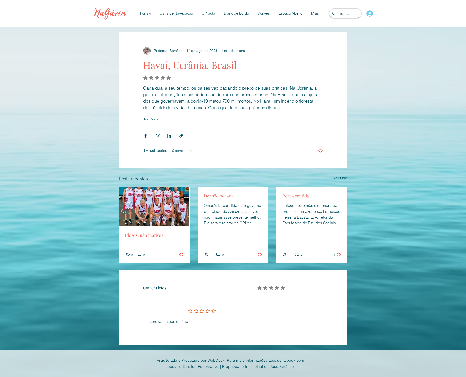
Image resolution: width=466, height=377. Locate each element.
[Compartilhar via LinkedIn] (169, 135)
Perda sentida (296, 196)
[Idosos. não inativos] (154, 206)
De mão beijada (218, 196)
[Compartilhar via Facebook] (145, 135)
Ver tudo (340, 178)
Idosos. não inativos (144, 235)
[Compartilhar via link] (181, 135)
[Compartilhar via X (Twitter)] (157, 135)
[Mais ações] (320, 51)
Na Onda (151, 119)
